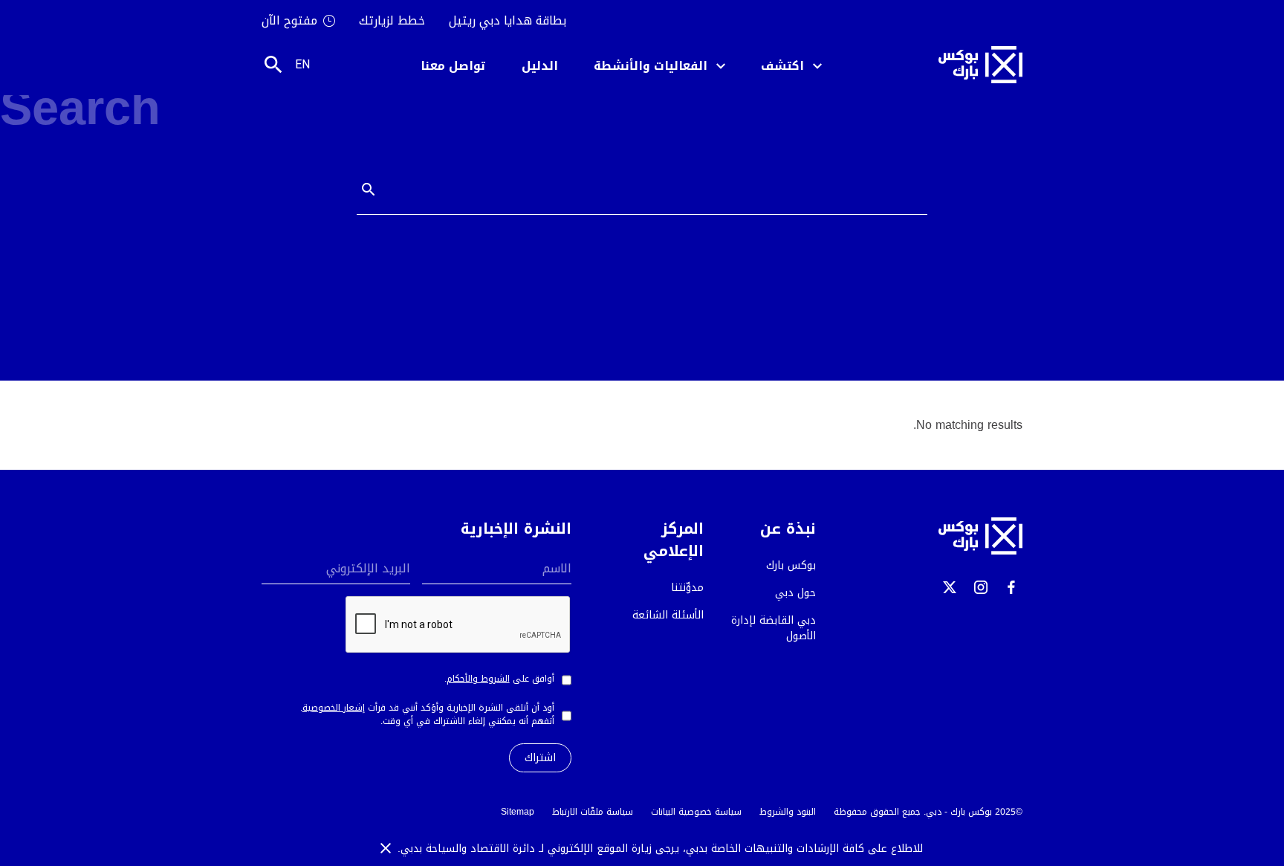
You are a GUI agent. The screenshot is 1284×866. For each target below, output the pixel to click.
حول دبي (795, 593)
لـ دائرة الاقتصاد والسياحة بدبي (474, 848)
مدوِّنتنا (687, 588)
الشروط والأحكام (478, 678)
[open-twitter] (950, 587)
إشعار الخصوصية (333, 707)
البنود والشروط (787, 811)
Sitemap (517, 811)
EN (302, 64)
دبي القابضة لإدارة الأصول (773, 628)
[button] (791, 65)
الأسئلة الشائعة (668, 615)
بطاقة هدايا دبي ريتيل (507, 21)
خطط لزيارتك (392, 21)
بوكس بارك (791, 565)
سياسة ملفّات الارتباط (592, 811)
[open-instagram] (981, 587)
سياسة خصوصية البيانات (696, 811)
